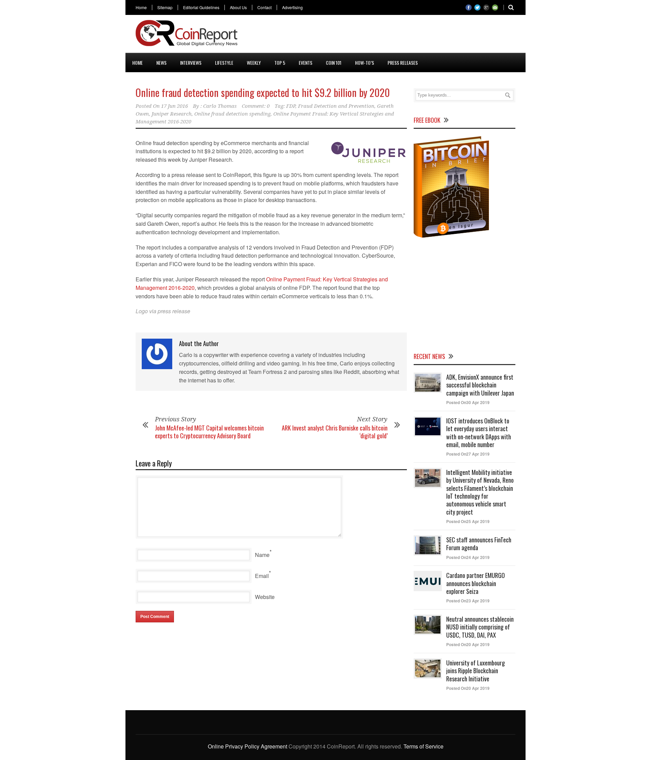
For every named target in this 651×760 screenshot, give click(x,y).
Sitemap (165, 7)
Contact (264, 7)
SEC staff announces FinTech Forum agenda (478, 543)
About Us (238, 7)
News (161, 62)
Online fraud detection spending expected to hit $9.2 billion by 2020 (263, 92)
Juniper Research (172, 114)
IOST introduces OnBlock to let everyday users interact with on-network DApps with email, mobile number (478, 432)
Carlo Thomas (220, 106)
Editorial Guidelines (201, 7)
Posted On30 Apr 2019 (468, 402)
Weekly (254, 62)
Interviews (190, 62)
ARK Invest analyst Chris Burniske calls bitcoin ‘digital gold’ (335, 431)
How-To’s (364, 62)
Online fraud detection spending (232, 114)
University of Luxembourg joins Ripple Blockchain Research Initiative (475, 670)
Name (262, 555)
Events (305, 62)
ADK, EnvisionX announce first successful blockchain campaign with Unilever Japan (480, 385)
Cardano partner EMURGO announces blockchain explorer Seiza (475, 583)
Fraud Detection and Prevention (336, 106)
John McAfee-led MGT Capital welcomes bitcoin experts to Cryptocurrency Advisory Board (209, 431)
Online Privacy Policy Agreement (247, 746)
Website (265, 597)
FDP (290, 106)
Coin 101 (333, 62)
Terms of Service (423, 746)
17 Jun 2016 (174, 106)
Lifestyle (224, 62)
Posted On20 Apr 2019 (468, 644)
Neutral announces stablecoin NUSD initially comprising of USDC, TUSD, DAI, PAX (480, 627)
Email (262, 576)
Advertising (292, 7)
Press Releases (403, 62)
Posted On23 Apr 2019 (468, 601)
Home (141, 7)
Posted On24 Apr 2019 (468, 557)
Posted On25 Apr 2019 (468, 521)
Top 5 (279, 62)
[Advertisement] (392, 35)
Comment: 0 (256, 106)
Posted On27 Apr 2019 (468, 454)
